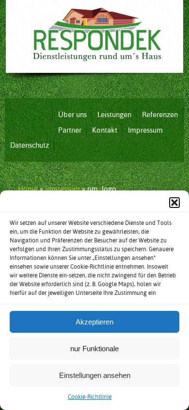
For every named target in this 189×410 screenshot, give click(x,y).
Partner (69, 130)
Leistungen (114, 114)
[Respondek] (94, 82)
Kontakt (104, 130)
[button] (174, 202)
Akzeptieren (94, 322)
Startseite (28, 114)
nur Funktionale (94, 348)
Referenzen (160, 114)
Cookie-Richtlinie (89, 396)
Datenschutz (29, 145)
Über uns (72, 114)
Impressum (145, 130)
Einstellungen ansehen (94, 375)
